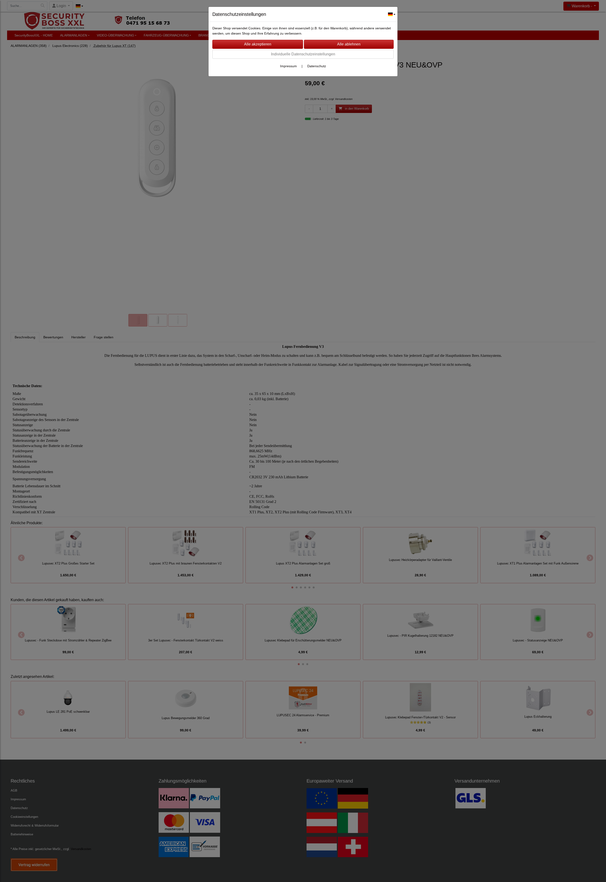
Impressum (288, 66)
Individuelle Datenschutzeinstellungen (303, 54)
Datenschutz (316, 66)
